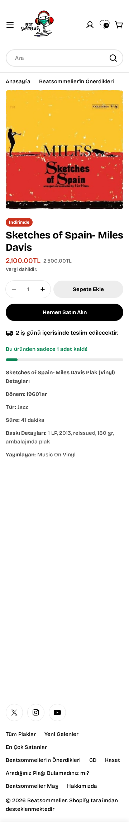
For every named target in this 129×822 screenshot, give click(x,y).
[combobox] (64, 58)
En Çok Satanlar (26, 747)
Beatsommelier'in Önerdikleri (76, 81)
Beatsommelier (47, 800)
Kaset (112, 760)
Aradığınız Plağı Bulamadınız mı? (47, 773)
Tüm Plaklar (21, 734)
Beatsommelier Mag (32, 786)
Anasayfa (18, 81)
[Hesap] (90, 25)
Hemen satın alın (65, 312)
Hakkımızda (82, 786)
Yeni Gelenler (61, 734)
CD (92, 760)
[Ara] (113, 58)
